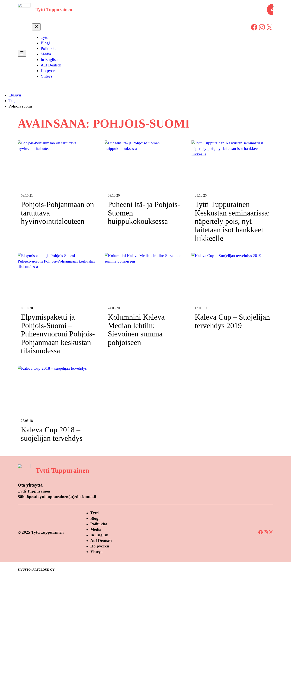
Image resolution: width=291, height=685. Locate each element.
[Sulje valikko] (36, 26)
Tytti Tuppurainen (54, 9)
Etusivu (15, 95)
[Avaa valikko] (22, 53)
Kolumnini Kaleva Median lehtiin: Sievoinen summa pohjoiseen (136, 330)
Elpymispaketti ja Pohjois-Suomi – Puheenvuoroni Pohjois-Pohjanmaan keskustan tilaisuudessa (58, 334)
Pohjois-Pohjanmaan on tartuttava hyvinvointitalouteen (57, 212)
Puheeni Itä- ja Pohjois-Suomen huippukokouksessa (144, 212)
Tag (12, 100)
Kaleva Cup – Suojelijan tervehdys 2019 (232, 321)
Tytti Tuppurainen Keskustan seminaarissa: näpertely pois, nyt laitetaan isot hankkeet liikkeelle (232, 221)
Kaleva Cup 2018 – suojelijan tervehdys (51, 434)
